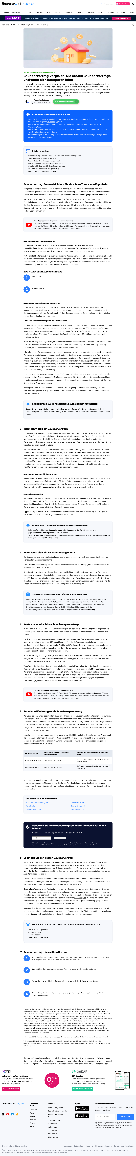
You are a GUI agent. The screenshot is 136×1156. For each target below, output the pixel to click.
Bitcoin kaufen (53, 1134)
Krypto (80, 13)
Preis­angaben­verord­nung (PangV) (54, 672)
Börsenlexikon (53, 1137)
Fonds (57, 13)
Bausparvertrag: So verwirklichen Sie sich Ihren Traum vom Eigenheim (54, 156)
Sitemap (33, 1126)
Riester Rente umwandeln (57, 1111)
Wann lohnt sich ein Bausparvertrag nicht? (44, 161)
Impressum (68, 1146)
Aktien (28, 13)
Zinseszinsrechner (54, 1120)
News (132, 13)
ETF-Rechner (52, 1124)
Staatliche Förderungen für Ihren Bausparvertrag (46, 166)
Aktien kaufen (53, 1127)
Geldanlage (59, 226)
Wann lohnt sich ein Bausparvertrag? (42, 158)
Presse (32, 1123)
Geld (100, 13)
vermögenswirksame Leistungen (72, 535)
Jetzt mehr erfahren (82, 1089)
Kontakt (33, 1116)
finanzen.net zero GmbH (72, 1037)
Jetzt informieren (10, 1089)
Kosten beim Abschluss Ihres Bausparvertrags (45, 163)
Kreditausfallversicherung (35, 803)
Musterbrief (50, 651)
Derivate (68, 13)
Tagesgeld (98, 581)
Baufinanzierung (55, 412)
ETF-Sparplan (56, 367)
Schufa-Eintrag (76, 806)
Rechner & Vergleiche (116, 13)
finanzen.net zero (43, 1037)
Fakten (32, 1113)
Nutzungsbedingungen (103, 1146)
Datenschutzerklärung (90, 845)
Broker (91, 13)
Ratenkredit (30, 806)
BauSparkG (47, 390)
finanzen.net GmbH (101, 1037)
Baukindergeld (52, 122)
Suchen (133, 4)
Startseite (5, 25)
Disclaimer (89, 1146)
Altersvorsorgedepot (11, 13)
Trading (39, 13)
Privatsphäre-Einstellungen (124, 1146)
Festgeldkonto (82, 578)
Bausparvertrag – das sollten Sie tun (42, 171)
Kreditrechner (76, 803)
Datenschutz (79, 1146)
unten (73, 487)
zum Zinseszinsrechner (64, 102)
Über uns (33, 1110)
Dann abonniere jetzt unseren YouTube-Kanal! (51, 223)
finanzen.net (108, 4)
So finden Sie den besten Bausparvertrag (43, 169)
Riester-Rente (36, 137)
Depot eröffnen (124, 4)
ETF (48, 13)
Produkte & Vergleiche (25, 25)
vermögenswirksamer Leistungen (67, 135)
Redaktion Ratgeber (41, 100)
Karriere (33, 1120)
